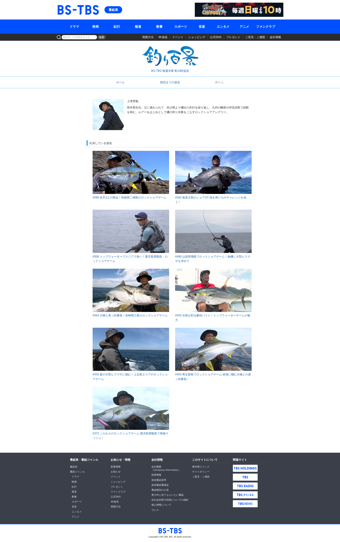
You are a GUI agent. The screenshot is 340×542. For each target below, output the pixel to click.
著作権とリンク (200, 466)
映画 (95, 26)
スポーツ (180, 26)
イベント (177, 37)
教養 (159, 26)
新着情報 (116, 466)
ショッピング (196, 37)
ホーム (120, 82)
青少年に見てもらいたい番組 (167, 494)
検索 (101, 37)
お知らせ (116, 471)
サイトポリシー (200, 471)
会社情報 (275, 37)
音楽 (202, 26)
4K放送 (163, 37)
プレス (155, 510)
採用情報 (156, 474)
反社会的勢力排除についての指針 (170, 499)
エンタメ (223, 26)
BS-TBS (78, 4)
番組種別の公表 (160, 489)
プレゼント (233, 37)
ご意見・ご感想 (255, 37)
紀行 (117, 26)
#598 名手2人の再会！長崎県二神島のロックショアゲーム (129, 197)
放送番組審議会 (160, 485)
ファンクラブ (265, 26)
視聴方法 (148, 37)
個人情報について (161, 504)
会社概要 (156, 466)
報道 (138, 26)
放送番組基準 (158, 480)
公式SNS (216, 37)
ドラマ (74, 26)
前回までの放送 (170, 82)
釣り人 (219, 82)
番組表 (113, 10)
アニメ (244, 26)
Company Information (166, 469)
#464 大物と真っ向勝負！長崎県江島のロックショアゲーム (130, 315)
